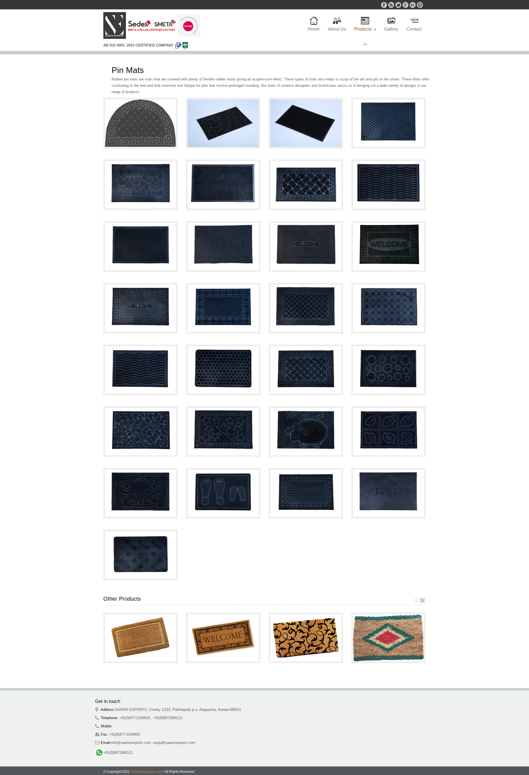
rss (391, 5)
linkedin (413, 5)
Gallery (391, 29)
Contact (414, 29)
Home (314, 29)
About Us (337, 29)
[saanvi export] (114, 25)
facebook (384, 5)
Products (364, 32)
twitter (398, 5)
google (406, 5)
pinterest (420, 5)
